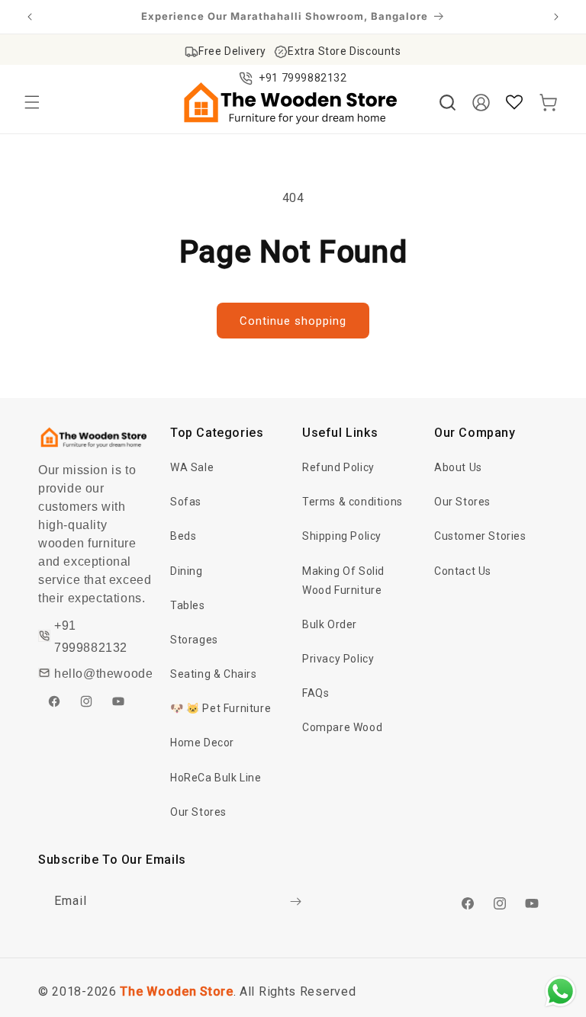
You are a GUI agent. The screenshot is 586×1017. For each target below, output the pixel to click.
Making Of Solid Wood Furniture (343, 580)
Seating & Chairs (213, 674)
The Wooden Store (176, 991)
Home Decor (202, 742)
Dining (186, 571)
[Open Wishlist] (514, 102)
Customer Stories (480, 536)
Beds (183, 536)
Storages (194, 640)
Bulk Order (329, 624)
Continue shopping (293, 321)
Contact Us (462, 571)
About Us (458, 467)
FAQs (315, 693)
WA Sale (192, 467)
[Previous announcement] (30, 17)
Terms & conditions (352, 502)
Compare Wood (342, 727)
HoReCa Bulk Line (216, 778)
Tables (187, 605)
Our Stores (198, 812)
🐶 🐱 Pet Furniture (220, 708)
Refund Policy (338, 467)
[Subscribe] (295, 901)
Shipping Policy (342, 536)
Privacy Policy (338, 659)
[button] (32, 102)
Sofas (185, 502)
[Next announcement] (556, 17)
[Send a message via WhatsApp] (560, 991)
